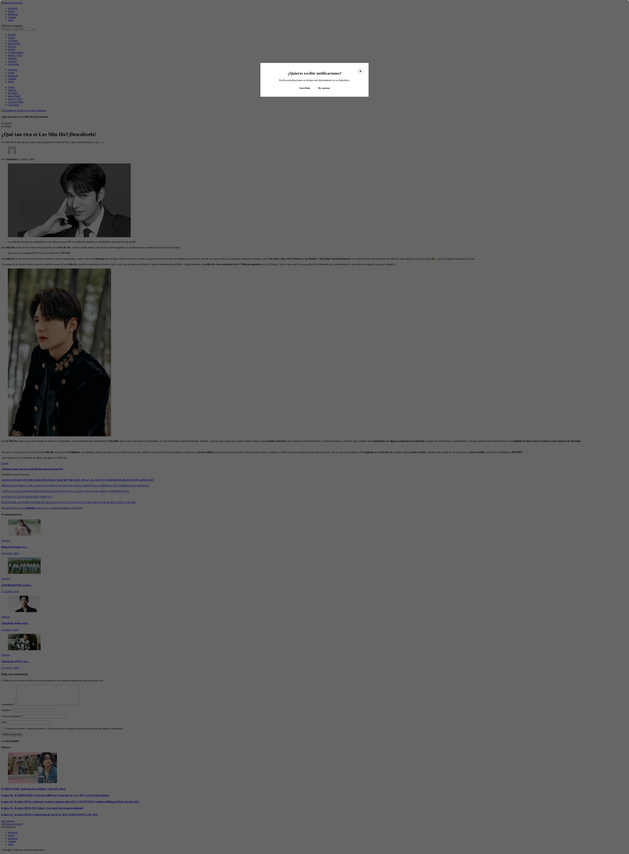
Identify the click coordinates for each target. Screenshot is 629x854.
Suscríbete (304, 88)
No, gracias (324, 88)
